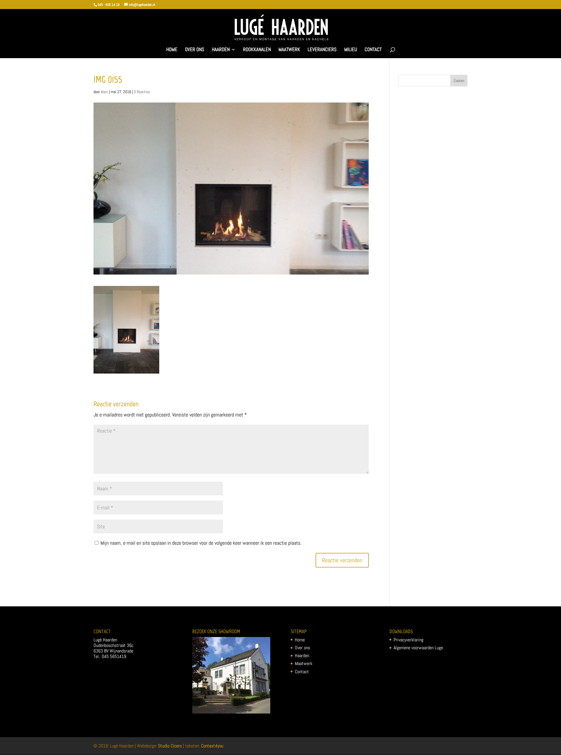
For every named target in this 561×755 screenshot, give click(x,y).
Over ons (194, 50)
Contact (373, 50)
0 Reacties (142, 91)
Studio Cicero (170, 746)
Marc (104, 91)
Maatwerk (289, 50)
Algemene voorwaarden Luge (418, 648)
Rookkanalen (257, 50)
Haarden (221, 50)
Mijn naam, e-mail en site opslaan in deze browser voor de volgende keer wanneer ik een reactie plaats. (201, 542)
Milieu (350, 50)
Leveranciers (322, 50)
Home (171, 50)
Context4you (212, 746)
